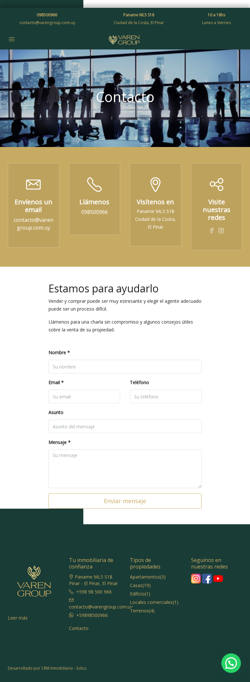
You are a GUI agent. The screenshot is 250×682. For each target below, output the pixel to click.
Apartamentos (145, 577)
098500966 (47, 15)
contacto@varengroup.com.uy (47, 22)
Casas (136, 585)
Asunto (56, 412)
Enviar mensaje (125, 501)
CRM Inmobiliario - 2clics (63, 668)
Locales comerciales (151, 602)
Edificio (137, 594)
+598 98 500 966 (94, 592)
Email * (56, 382)
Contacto (79, 628)
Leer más (18, 618)
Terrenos (139, 611)
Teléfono (139, 382)
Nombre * (59, 352)
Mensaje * (60, 442)
